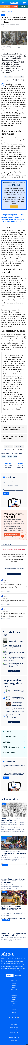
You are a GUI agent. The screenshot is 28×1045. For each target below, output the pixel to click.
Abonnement (14, 1001)
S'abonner (9, 975)
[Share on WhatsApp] (23, 80)
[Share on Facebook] (13, 80)
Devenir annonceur (14, 1032)
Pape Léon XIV (6, 919)
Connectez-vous (20, 568)
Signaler (8, 591)
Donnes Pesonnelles (14, 1037)
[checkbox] (3, 489)
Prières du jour (9, 752)
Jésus (15, 456)
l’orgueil (21, 318)
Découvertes (14, 989)
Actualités (14, 983)
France (4, 837)
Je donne (13, 6)
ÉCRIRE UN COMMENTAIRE (14, 574)
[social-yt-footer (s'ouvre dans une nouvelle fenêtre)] (10, 1017)
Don (14, 1003)
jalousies (12, 320)
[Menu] (4, 2)
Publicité (14, 1005)
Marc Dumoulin (15, 24)
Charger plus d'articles (14, 671)
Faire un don (14, 207)
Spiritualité (3, 11)
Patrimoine (5, 865)
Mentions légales (14, 1029)
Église (4, 804)
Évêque (4, 892)
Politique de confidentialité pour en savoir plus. (13, 490)
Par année (14, 1012)
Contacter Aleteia (14, 1035)
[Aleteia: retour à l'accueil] (14, 2)
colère (3, 456)
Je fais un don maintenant (11, 534)
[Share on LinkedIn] (16, 80)
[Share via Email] (21, 80)
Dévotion (10, 11)
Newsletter (14, 995)
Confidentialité (14, 1040)
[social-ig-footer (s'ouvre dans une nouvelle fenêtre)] (18, 1017)
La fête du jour (9, 737)
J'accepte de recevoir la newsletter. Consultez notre (14, 489)
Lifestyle (14, 985)
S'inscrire (6, 493)
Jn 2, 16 (19, 177)
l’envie (3, 320)
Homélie (10, 456)
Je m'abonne (5, 6)
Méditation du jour (11, 747)
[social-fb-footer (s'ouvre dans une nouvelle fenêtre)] (12, 1017)
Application (14, 997)
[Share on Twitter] (18, 80)
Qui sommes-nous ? (14, 1027)
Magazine (14, 999)
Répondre (3, 591)
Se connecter (18, 975)
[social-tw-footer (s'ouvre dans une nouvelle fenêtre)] (15, 1017)
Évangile (7, 742)
